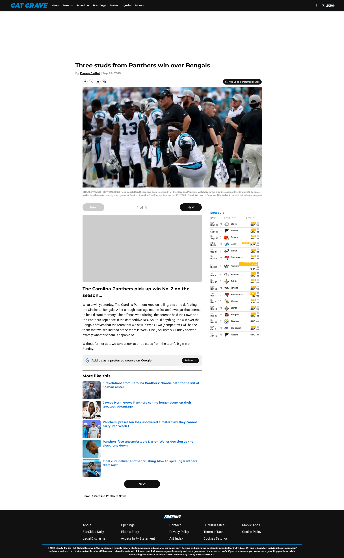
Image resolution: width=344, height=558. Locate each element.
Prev (93, 207)
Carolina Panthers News (110, 496)
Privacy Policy (179, 532)
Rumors (67, 5)
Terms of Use (213, 532)
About (87, 525)
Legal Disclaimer (95, 538)
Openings (128, 525)
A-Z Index (176, 538)
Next (190, 207)
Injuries (127, 5)
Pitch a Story (130, 532)
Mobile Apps (251, 525)
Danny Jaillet (90, 73)
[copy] (104, 81)
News (55, 5)
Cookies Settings (216, 538)
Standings (99, 5)
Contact (175, 525)
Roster (114, 5)
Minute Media (63, 548)
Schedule (82, 5)
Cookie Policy (251, 532)
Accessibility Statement (138, 538)
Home (86, 496)
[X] (323, 5)
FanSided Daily (93, 532)
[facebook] (316, 5)
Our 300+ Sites (214, 525)
